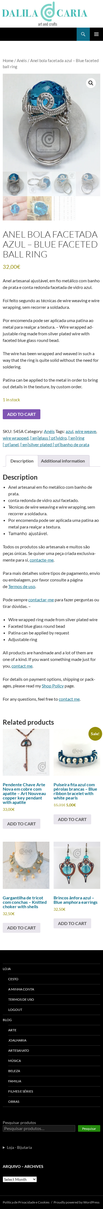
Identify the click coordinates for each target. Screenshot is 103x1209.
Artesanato (18, 1050)
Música (14, 1061)
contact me (22, 665)
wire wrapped (16, 437)
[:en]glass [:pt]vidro (48, 437)
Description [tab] (22, 460)
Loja (7, 969)
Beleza (14, 1071)
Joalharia (17, 1040)
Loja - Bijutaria (19, 1147)
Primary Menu (96, 34)
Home (8, 60)
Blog (7, 1020)
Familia (14, 1081)
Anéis (22, 60)
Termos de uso (21, 586)
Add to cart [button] (21, 823)
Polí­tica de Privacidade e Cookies (26, 1202)
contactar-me (41, 599)
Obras (13, 1101)
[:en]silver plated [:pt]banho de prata (54, 444)
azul (69, 431)
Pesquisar (89, 1128)
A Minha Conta (21, 989)
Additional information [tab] (63, 460)
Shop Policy (53, 685)
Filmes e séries (20, 1091)
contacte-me (42, 559)
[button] (91, 83)
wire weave (85, 431)
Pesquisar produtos (19, 1122)
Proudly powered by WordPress (76, 1202)
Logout (15, 1010)
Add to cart (21, 414)
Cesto (13, 979)
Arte (12, 1030)
